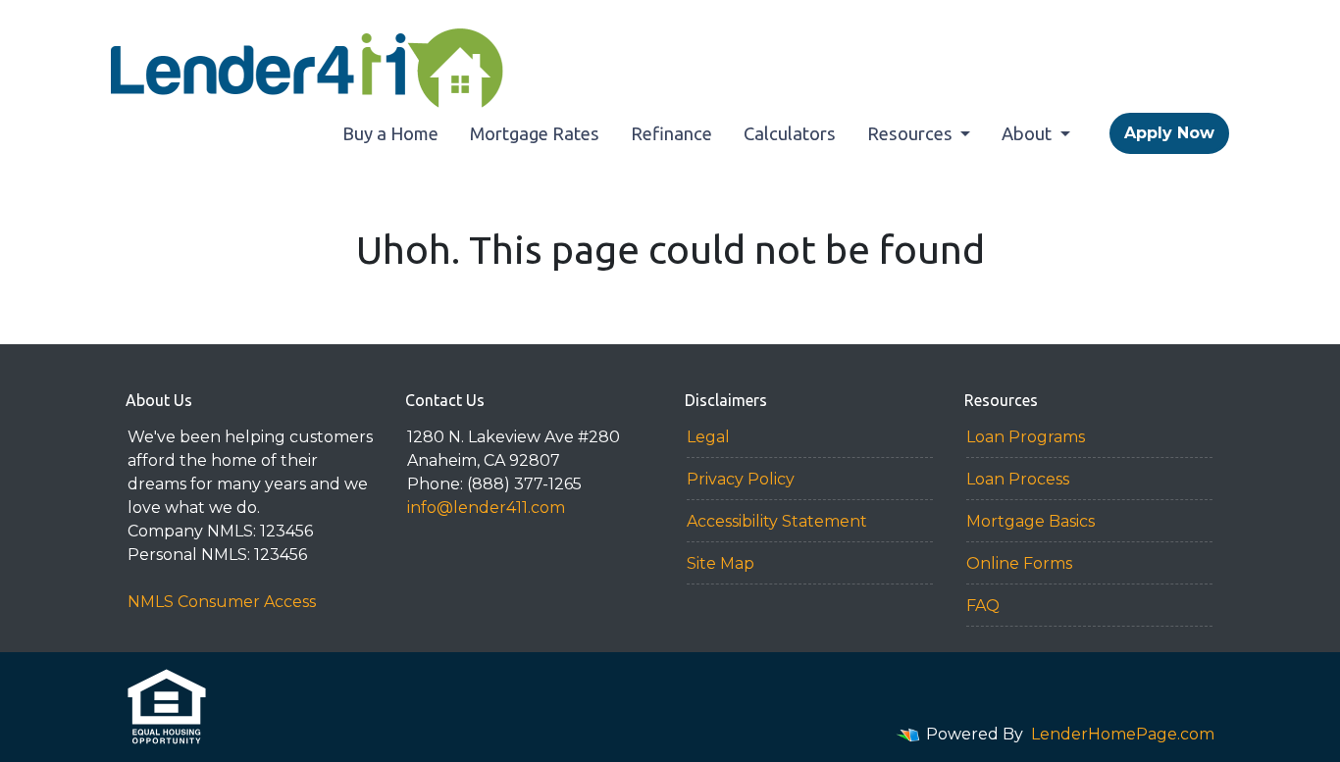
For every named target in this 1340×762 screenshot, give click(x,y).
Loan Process (1017, 479)
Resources (911, 133)
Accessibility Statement (777, 521)
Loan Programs (1025, 437)
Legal (708, 437)
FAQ (983, 605)
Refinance (671, 133)
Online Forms (1019, 563)
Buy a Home (390, 133)
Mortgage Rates (534, 133)
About (1029, 133)
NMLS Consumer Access (222, 601)
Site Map (720, 563)
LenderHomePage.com (1122, 734)
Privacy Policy (741, 479)
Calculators (790, 133)
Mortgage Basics (1030, 521)
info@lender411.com (486, 507)
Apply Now (1169, 133)
